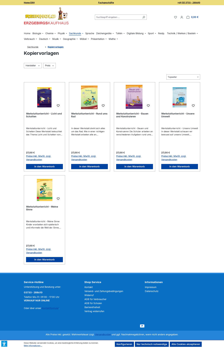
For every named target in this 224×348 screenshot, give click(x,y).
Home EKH (29, 2)
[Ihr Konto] (182, 17)
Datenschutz (151, 291)
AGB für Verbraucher (95, 299)
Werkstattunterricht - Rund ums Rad (89, 115)
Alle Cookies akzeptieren (186, 344)
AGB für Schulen (93, 303)
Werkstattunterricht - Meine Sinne (42, 208)
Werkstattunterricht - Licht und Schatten (44, 115)
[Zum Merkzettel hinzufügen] (58, 105)
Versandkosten (103, 334)
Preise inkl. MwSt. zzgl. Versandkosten (38, 158)
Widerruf (89, 295)
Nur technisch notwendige (152, 344)
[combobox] (118, 17)
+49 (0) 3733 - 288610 (188, 2)
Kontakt (88, 287)
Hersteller (31, 65)
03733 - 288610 (33, 292)
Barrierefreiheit (92, 307)
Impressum (150, 287)
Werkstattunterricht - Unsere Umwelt (177, 115)
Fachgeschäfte (106, 2)
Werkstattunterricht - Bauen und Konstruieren (132, 115)
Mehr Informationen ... (33, 346)
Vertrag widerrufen (94, 311)
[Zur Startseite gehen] (46, 16)
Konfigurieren (124, 344)
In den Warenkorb (44, 166)
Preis (48, 65)
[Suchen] (144, 17)
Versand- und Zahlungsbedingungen (103, 291)
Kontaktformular (50, 308)
